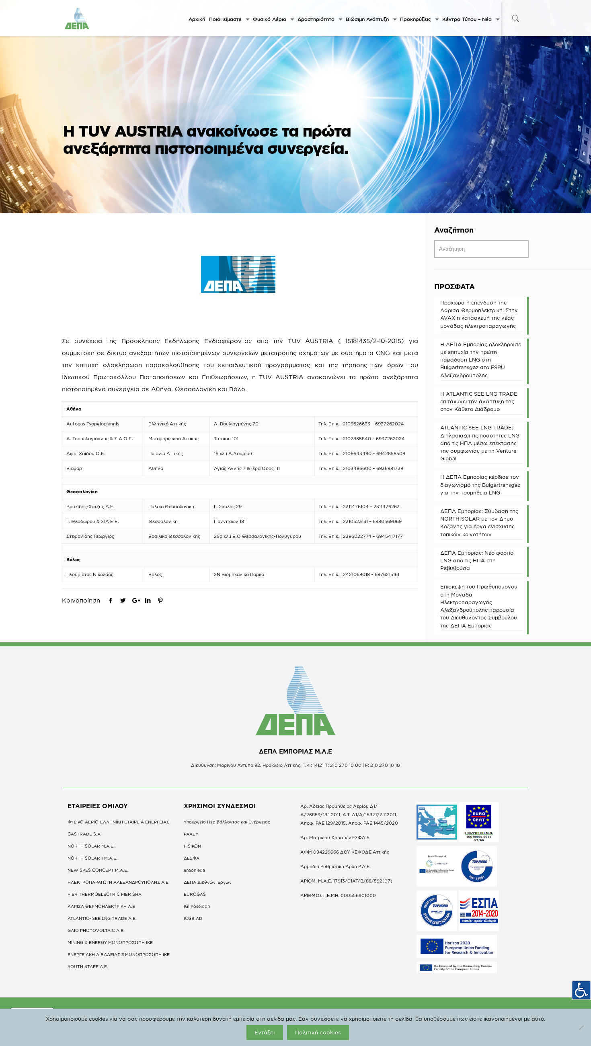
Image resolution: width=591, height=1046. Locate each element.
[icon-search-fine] (515, 18)
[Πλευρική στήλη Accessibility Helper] (581, 990)
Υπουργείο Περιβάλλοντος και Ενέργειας (227, 821)
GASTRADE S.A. (85, 833)
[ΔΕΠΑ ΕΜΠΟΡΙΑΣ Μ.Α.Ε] (77, 18)
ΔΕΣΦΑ (191, 858)
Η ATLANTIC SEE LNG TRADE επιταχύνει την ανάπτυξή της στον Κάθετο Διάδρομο (478, 401)
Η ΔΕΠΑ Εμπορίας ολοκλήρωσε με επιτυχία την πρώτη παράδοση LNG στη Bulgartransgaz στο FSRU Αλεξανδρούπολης (480, 359)
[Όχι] (581, 1028)
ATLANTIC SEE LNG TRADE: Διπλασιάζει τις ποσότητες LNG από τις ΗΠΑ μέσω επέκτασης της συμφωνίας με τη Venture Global (479, 443)
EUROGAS (195, 894)
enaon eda (194, 870)
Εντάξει (264, 1032)
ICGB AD (193, 918)
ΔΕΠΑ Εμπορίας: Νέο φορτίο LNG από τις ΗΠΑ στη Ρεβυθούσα (476, 560)
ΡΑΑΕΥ (191, 833)
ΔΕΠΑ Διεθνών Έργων (208, 882)
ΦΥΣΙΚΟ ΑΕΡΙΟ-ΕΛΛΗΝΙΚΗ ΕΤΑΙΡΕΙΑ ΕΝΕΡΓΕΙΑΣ (118, 821)
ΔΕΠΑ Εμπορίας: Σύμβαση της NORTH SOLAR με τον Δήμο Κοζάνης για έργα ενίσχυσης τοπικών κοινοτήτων (479, 522)
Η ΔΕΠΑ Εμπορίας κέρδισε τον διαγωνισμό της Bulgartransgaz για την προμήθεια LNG (480, 484)
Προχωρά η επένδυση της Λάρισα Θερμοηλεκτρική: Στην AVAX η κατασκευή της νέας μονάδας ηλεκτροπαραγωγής (479, 314)
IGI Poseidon (197, 906)
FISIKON (192, 846)
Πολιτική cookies (318, 1032)
